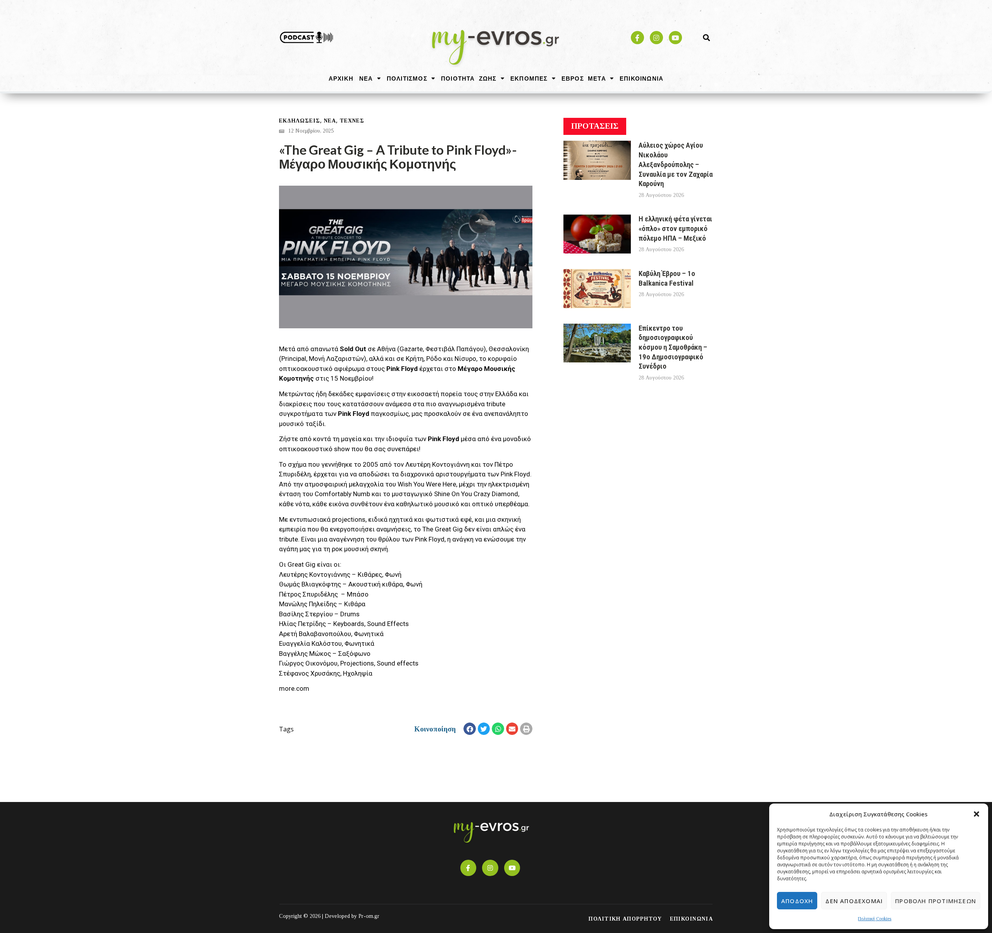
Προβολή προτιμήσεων (935, 901)
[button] (976, 814)
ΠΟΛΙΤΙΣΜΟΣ (407, 78)
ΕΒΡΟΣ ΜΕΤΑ (583, 78)
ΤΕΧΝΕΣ (352, 121)
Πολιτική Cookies (874, 918)
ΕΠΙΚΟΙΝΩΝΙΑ (641, 78)
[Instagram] (656, 37)
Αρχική (341, 78)
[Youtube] (675, 37)
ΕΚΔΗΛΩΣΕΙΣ (299, 121)
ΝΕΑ (366, 78)
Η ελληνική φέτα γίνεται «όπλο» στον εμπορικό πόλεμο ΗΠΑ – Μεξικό (675, 228)
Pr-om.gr (368, 916)
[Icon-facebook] (637, 37)
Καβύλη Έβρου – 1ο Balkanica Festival (667, 278)
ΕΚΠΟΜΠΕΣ (529, 78)
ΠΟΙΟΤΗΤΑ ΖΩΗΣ (469, 78)
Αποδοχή (797, 901)
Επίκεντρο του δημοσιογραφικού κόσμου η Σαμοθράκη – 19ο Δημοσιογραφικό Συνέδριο (673, 347)
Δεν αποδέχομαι (854, 901)
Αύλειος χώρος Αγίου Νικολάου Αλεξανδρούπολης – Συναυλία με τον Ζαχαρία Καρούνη (676, 164)
